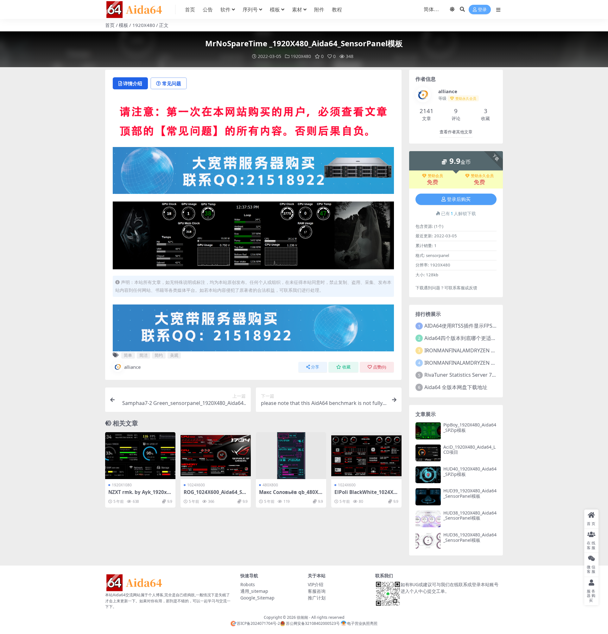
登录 (482, 9)
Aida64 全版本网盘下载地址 (455, 387)
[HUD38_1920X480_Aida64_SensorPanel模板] (428, 518)
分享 (315, 367)
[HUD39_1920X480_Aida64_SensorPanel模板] (428, 496)
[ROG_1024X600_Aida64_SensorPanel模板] (215, 455)
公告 (208, 9)
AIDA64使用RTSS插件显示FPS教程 (463, 325)
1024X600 (196, 485)
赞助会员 (435, 176)
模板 (275, 9)
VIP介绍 (315, 584)
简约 (159, 355)
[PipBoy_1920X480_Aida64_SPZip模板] (428, 430)
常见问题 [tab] (171, 83)
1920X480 (143, 25)
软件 (225, 9)
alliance (132, 367)
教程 (337, 9)
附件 (319, 9)
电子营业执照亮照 (362, 623)
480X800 (270, 485)
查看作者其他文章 (456, 132)
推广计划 (317, 598)
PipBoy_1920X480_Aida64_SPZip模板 (469, 427)
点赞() (379, 367)
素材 (297, 9)
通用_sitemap (254, 591)
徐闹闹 (302, 617)
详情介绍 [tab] (132, 83)
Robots (247, 584)
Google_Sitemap (257, 598)
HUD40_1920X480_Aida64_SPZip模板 (470, 471)
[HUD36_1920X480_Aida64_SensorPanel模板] (428, 540)
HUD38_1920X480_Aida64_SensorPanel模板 (470, 515)
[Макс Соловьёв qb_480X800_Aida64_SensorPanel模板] (291, 455)
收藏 (346, 367)
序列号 (250, 9)
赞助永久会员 (482, 176)
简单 (128, 355)
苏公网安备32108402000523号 (312, 623)
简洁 (143, 355)
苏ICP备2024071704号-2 (258, 623)
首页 (190, 9)
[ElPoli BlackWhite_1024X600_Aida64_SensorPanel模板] (366, 455)
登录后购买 (459, 199)
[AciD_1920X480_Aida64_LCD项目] (428, 453)
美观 (174, 355)
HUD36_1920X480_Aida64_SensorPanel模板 (470, 537)
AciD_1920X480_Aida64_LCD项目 (469, 449)
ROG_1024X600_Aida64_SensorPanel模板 (214, 495)
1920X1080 (122, 485)
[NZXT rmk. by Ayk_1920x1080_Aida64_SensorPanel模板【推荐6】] (140, 455)
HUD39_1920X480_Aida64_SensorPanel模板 (470, 493)
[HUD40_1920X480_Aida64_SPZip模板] (428, 474)
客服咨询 (317, 591)
